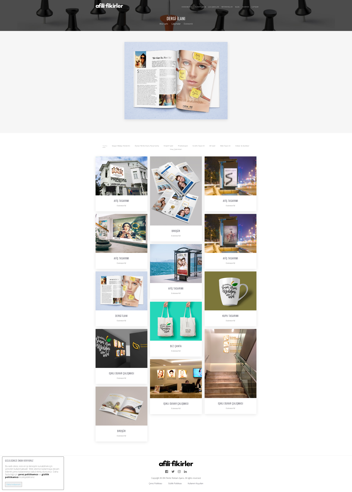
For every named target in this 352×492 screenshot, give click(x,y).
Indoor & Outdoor (242, 146)
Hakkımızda (187, 7)
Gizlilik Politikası (175, 483)
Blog (237, 7)
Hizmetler (199, 7)
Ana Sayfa (164, 23)
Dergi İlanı (121, 316)
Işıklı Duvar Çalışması (121, 373)
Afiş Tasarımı (121, 201)
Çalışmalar (213, 7)
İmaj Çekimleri (176, 149)
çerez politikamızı (28, 474)
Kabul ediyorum (13, 484)
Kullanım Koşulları (195, 483)
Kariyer (245, 7)
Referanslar (227, 7)
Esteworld (121, 205)
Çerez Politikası (155, 483)
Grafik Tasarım (199, 146)
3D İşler (212, 146)
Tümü (105, 146)
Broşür (176, 231)
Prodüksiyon (183, 146)
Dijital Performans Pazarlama (147, 146)
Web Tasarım (225, 146)
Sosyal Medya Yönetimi (121, 146)
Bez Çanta (176, 346)
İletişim (255, 7)
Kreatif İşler (168, 146)
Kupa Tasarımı (230, 316)
